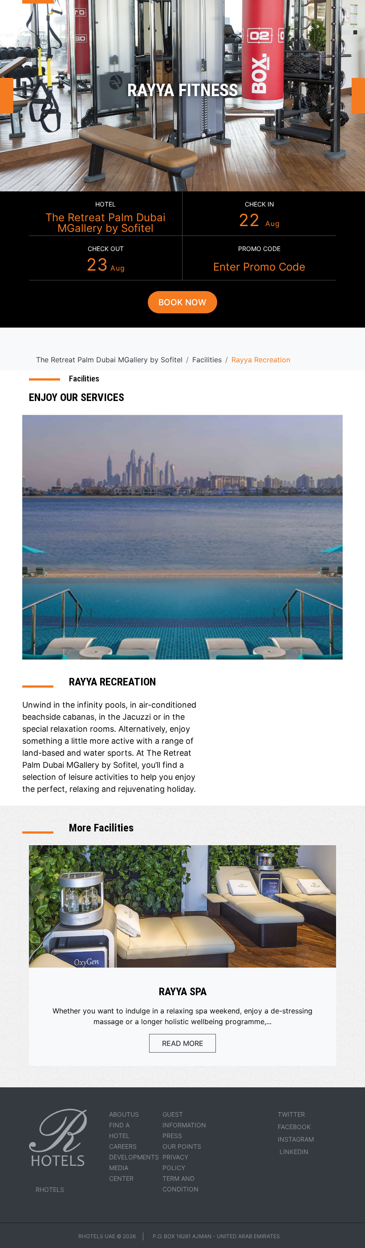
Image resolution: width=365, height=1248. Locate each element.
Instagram (296, 1139)
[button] (6, 95)
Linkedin (293, 1151)
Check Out (106, 248)
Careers (123, 1146)
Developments (134, 1157)
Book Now (182, 302)
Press (172, 1135)
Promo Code (259, 248)
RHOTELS (50, 1189)
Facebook (294, 1126)
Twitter (291, 1114)
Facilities (207, 359)
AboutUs (124, 1114)
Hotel (105, 204)
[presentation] (306, 834)
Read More (182, 1043)
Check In (259, 204)
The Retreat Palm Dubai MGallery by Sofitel (105, 223)
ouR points (181, 1146)
